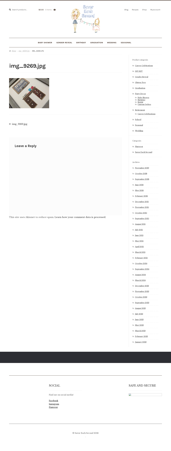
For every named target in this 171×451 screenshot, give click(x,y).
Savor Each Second (143, 152)
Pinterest (139, 147)
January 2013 (140, 342)
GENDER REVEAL (64, 42)
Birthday (81, 42)
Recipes (135, 10)
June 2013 (139, 320)
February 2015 (141, 258)
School (138, 120)
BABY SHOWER (45, 42)
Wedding (139, 131)
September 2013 (142, 303)
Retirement (140, 110)
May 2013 (139, 325)
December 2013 (142, 286)
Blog (126, 10)
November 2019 (142, 168)
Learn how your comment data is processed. (80, 217)
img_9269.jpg (24, 51)
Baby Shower (143, 98)
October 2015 (141, 213)
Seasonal (139, 125)
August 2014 (140, 275)
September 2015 (142, 219)
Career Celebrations (144, 66)
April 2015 (139, 247)
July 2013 (139, 314)
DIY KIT (139, 71)
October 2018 (141, 174)
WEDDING (111, 42)
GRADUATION (96, 42)
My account (155, 10)
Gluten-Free (140, 82)
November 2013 (142, 291)
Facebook (53, 401)
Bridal (140, 102)
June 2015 (139, 235)
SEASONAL (126, 42)
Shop (144, 10)
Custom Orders (144, 104)
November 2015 (142, 207)
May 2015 (139, 241)
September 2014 (142, 269)
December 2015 (142, 202)
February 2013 (141, 336)
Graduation (140, 88)
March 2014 (140, 280)
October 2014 (141, 263)
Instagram (54, 404)
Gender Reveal (141, 77)
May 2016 (139, 190)
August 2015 (140, 224)
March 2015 (140, 252)
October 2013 (141, 297)
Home (14, 51)
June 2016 (139, 185)
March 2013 (140, 331)
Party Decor (140, 94)
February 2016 (141, 196)
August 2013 (140, 308)
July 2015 (139, 230)
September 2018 (142, 179)
